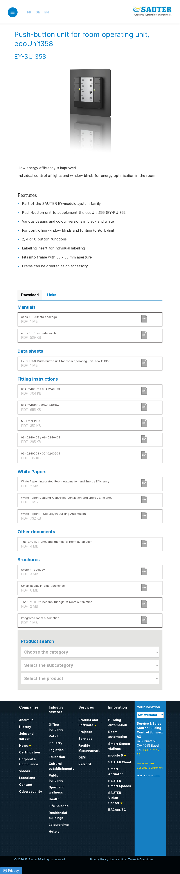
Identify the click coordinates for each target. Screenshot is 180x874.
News (23, 745)
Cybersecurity (30, 791)
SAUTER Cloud (119, 762)
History (25, 727)
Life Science (58, 806)
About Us (26, 720)
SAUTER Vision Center (114, 798)
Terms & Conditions (140, 859)
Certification (29, 752)
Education (57, 757)
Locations (27, 778)
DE (38, 12)
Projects (85, 732)
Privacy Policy (99, 859)
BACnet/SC (117, 810)
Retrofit (84, 764)
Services (85, 738)
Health (54, 799)
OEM (82, 757)
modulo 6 (115, 755)
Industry (55, 743)
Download (30, 295)
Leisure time (59, 824)
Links (51, 295)
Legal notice (118, 859)
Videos (24, 771)
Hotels (54, 831)
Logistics (56, 750)
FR (29, 12)
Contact (25, 784)
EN (46, 12)
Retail (53, 736)
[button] (11, 870)
